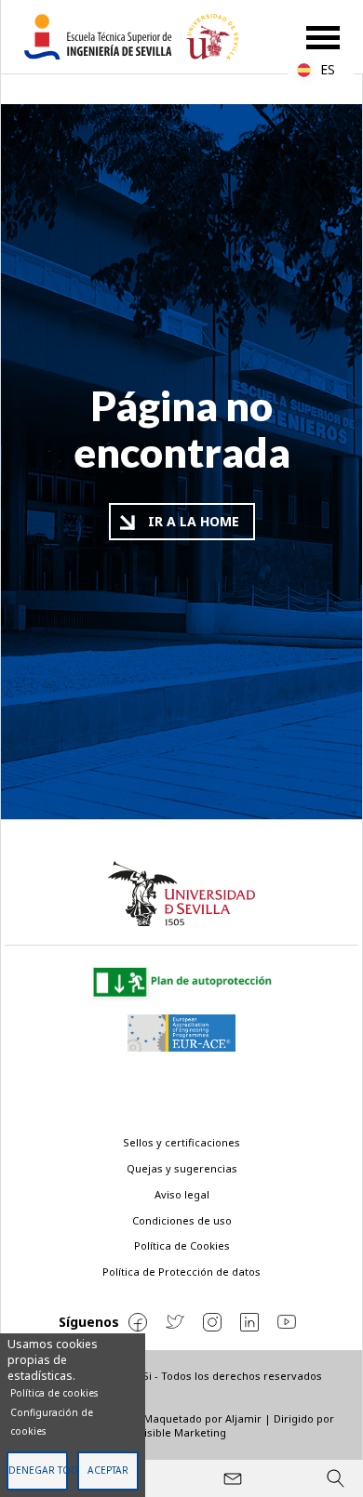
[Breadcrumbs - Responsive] (181, 89)
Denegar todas (37, 1470)
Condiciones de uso (182, 1220)
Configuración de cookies (51, 1421)
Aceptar (107, 1470)
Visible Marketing (182, 1432)
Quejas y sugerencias (182, 1168)
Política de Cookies (182, 1245)
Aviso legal (182, 1194)
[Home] (138, 37)
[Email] (232, 1478)
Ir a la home (193, 521)
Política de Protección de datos (181, 1271)
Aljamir (243, 1418)
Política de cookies (54, 1392)
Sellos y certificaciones (181, 1142)
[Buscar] (335, 1478)
